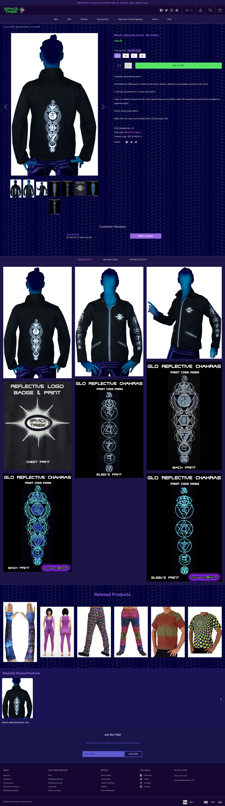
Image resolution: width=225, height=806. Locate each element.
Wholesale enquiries (10, 790)
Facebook (148, 775)
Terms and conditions (11, 787)
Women (84, 19)
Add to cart (178, 66)
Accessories (103, 19)
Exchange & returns (55, 783)
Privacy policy (8, 783)
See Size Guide (134, 51)
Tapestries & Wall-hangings (130, 19)
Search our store (54, 790)
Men (69, 19)
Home (5, 27)
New (56, 19)
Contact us (7, 779)
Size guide (52, 787)
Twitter (146, 779)
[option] (54, 104)
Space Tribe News (108, 783)
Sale (169, 19)
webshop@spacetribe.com (184, 780)
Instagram (147, 783)
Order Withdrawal (107, 790)
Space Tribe (13, 802)
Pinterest (147, 787)
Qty (119, 66)
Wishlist (104, 787)
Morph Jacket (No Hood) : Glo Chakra (15, 722)
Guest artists (105, 779)
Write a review (146, 236)
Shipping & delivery (55, 779)
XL (142, 56)
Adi (132, 128)
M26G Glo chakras (132, 132)
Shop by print (106, 775)
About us (6, 775)
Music (155, 19)
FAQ (49, 775)
